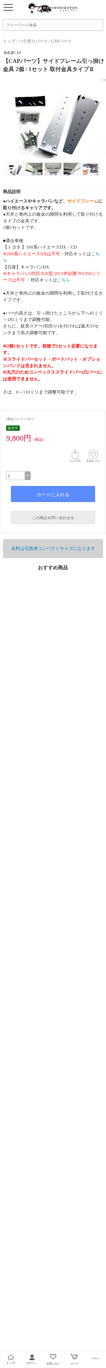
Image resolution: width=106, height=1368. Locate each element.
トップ (9, 41)
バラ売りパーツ (33, 41)
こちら (63, 280)
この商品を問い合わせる (53, 518)
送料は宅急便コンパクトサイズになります (53, 548)
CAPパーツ (61, 41)
